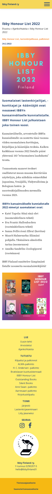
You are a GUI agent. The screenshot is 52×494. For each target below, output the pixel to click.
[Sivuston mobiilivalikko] (47, 4)
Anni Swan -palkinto (26, 386)
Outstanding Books (26, 379)
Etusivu (6, 28)
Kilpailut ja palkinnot (26, 360)
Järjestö (26, 405)
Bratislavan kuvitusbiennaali (26, 371)
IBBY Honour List (26, 375)
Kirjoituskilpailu (26, 394)
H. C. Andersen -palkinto (26, 367)
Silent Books (26, 383)
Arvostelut (26, 345)
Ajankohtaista (19, 28)
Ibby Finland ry (10, 4)
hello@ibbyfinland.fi (26, 469)
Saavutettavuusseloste (26, 489)
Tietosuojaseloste (26, 482)
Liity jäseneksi (26, 413)
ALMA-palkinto (26, 364)
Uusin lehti (26, 341)
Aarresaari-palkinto (26, 390)
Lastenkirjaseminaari (26, 409)
